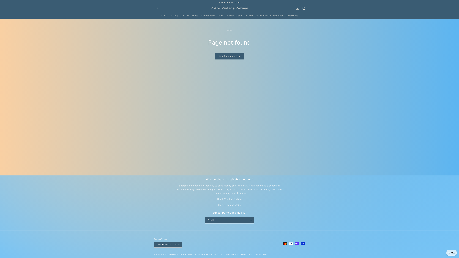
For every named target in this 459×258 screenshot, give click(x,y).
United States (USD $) (167, 245)
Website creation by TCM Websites (194, 254)
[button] (157, 8)
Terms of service (245, 254)
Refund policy (216, 254)
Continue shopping (229, 56)
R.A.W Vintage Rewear (170, 254)
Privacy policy (230, 254)
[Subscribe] (251, 220)
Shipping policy (261, 254)
